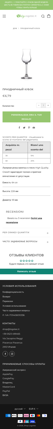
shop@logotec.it (11, 329)
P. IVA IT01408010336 (14, 315)
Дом (15, 28)
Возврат (6, 296)
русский (18, 409)
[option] (26, 57)
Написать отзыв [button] (26, 271)
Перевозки (8, 301)
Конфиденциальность (13, 292)
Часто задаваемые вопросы (16, 310)
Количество (8, 106)
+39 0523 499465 (11, 333)
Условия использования (14, 306)
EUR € (32, 409)
